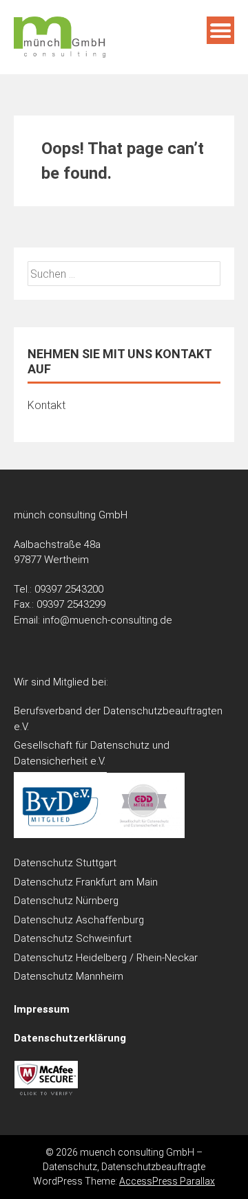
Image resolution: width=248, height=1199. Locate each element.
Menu (220, 30)
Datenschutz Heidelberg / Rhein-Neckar (106, 958)
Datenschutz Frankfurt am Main (86, 882)
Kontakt (46, 405)
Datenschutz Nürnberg (66, 900)
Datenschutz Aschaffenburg (79, 920)
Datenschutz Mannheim (68, 976)
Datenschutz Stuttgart (65, 863)
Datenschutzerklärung (70, 1038)
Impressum (42, 1009)
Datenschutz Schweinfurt (73, 938)
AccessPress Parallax (167, 1181)
